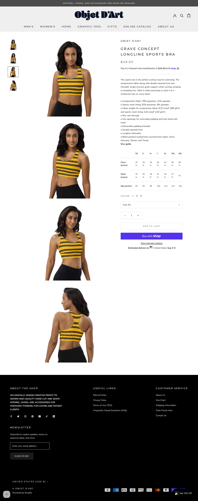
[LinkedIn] (54, 416)
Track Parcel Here (164, 410)
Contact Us (161, 415)
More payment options (152, 243)
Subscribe (22, 456)
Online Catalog (137, 26)
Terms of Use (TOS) (102, 405)
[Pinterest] (141, 196)
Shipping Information (166, 405)
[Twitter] (137, 196)
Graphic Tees (89, 26)
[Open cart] (188, 15)
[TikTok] (47, 416)
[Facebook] (133, 196)
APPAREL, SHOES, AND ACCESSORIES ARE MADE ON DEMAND (99, 3)
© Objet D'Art (23, 488)
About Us (166, 26)
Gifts (112, 26)
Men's (29, 26)
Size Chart (161, 400)
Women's (47, 26)
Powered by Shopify (22, 492)
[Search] (181, 15)
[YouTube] (40, 416)
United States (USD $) (29, 481)
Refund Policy (99, 395)
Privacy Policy (99, 400)
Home (66, 26)
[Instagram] (25, 416)
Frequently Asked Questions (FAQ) (110, 410)
